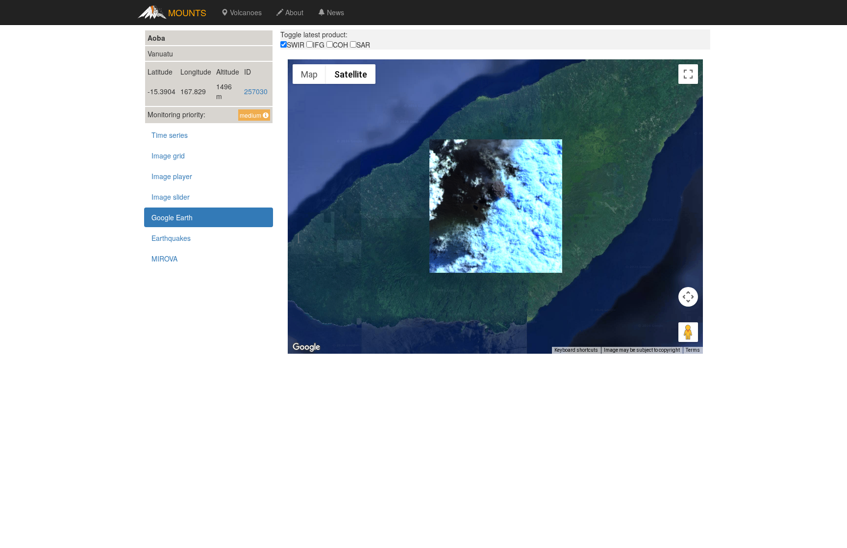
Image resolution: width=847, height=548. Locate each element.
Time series (169, 135)
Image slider (170, 197)
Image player (171, 176)
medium (251, 115)
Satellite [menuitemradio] (350, 74)
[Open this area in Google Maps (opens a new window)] (306, 347)
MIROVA (164, 258)
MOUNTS (187, 12)
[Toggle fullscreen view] (688, 74)
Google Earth (172, 217)
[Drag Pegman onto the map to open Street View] (688, 332)
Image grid (168, 155)
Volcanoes (245, 12)
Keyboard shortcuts (576, 350)
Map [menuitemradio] (309, 74)
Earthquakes (171, 238)
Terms (693, 350)
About (293, 12)
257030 (256, 91)
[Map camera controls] (688, 297)
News (334, 12)
